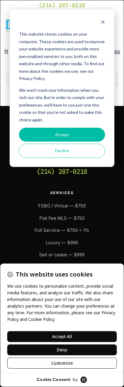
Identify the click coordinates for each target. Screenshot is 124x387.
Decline (62, 150)
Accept (62, 134)
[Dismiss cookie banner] (103, 23)
